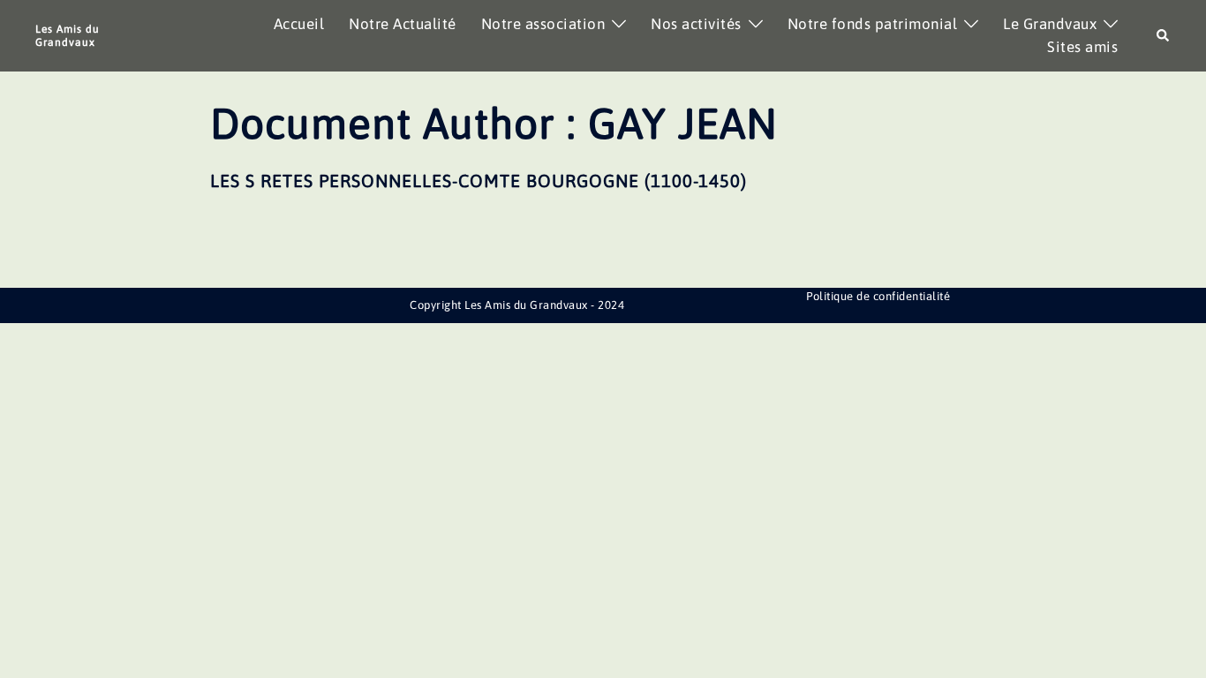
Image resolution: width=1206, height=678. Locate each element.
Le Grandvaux (1050, 24)
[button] (1164, 36)
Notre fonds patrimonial (873, 24)
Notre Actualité (402, 24)
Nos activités (696, 24)
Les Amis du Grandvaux (67, 35)
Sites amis (1082, 47)
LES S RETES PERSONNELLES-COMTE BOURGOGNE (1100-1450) (478, 180)
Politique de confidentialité (878, 296)
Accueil (299, 24)
